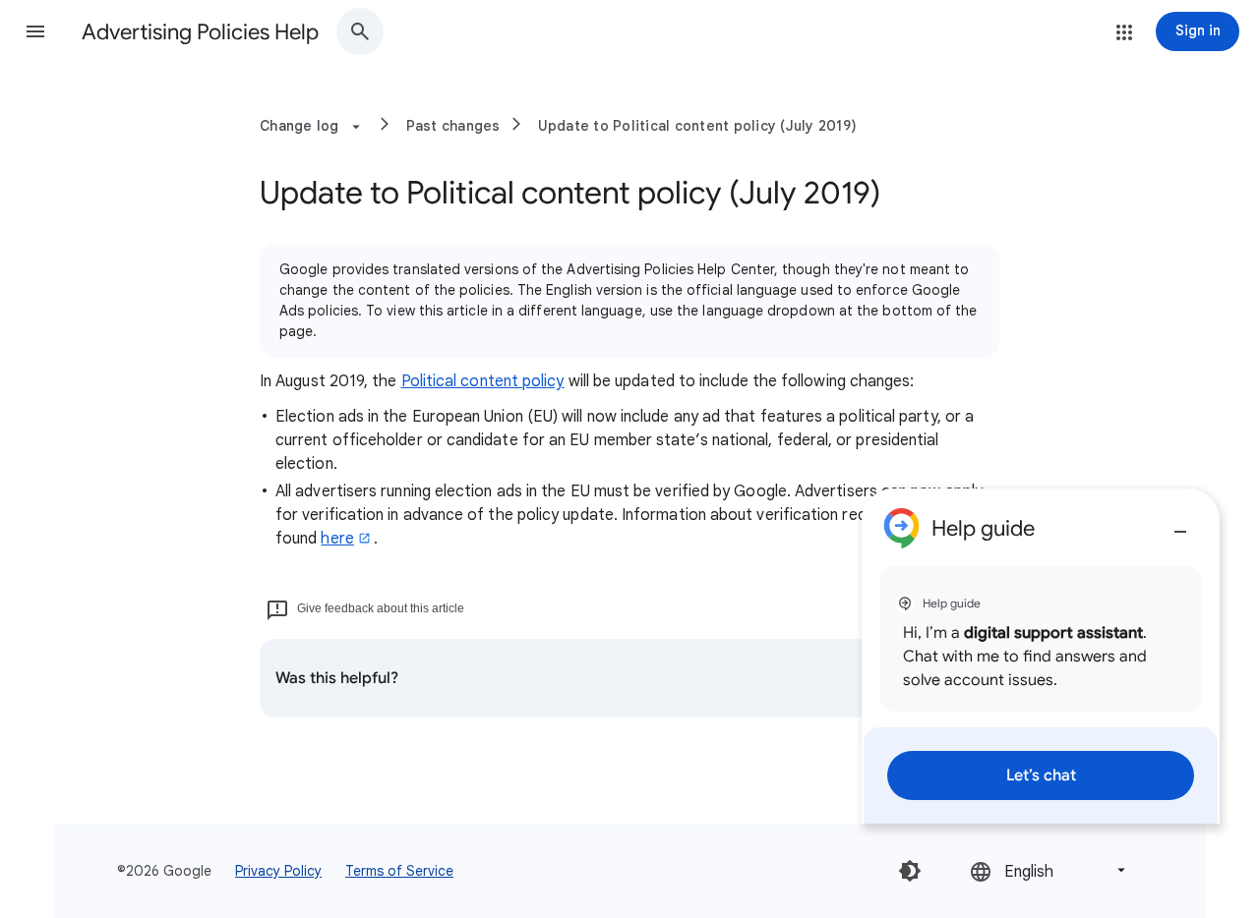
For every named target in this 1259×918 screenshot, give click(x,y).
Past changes (453, 126)
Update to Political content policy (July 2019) (698, 126)
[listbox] (1049, 870)
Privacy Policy (278, 871)
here (337, 538)
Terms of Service (399, 871)
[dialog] (1041, 656)
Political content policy (483, 381)
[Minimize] (1180, 523)
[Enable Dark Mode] (909, 870)
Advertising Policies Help (200, 32)
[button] (35, 31)
